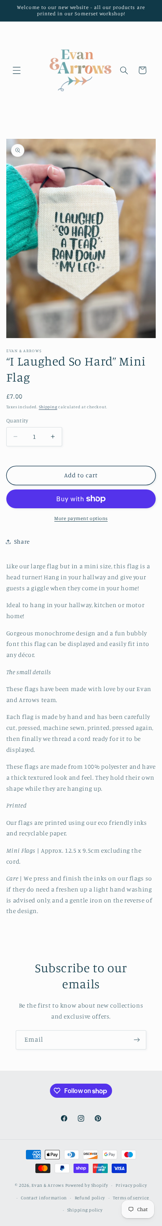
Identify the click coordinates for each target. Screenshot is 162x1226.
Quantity (17, 420)
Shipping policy (85, 1210)
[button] (16, 70)
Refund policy (90, 1198)
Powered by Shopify (86, 1185)
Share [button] (22, 541)
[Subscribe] (137, 1040)
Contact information (44, 1198)
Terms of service (131, 1198)
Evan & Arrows (47, 1185)
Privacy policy (131, 1185)
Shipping (48, 406)
